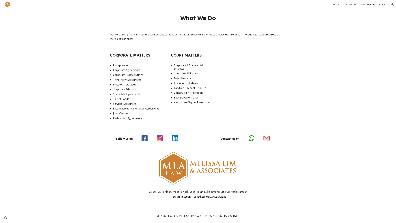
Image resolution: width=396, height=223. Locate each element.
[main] (198, 18)
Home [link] (336, 4)
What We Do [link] (367, 4)
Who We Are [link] (349, 4)
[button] (392, 4)
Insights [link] (383, 4)
